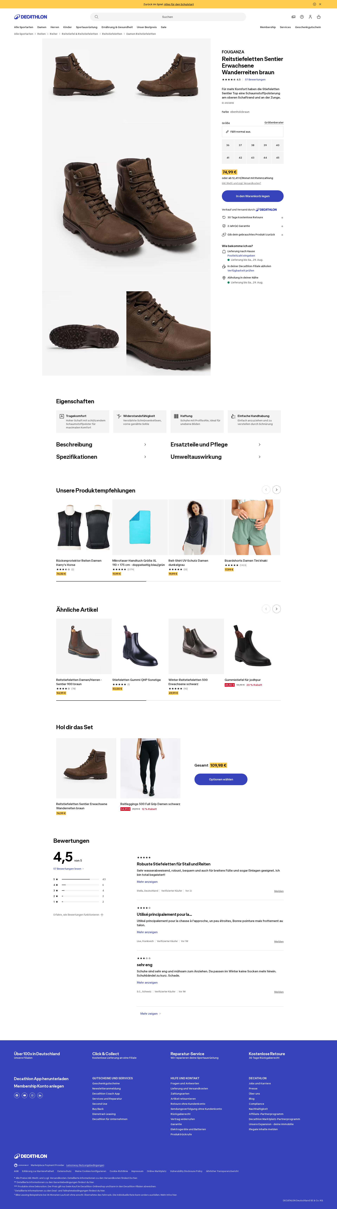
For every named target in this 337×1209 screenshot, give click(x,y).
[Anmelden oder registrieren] (310, 17)
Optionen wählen (221, 779)
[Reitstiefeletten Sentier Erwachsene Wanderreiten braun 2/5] (84, 80)
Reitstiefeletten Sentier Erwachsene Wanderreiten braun (82, 806)
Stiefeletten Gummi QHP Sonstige (136, 680)
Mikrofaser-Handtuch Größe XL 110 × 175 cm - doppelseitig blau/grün (138, 563)
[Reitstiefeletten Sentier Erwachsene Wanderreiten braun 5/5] (168, 333)
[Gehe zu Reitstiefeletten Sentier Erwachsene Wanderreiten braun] (86, 768)
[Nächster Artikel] (276, 489)
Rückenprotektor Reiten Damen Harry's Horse (79, 563)
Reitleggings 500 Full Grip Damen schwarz (150, 804)
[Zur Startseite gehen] (30, 16)
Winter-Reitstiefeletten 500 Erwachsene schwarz (188, 682)
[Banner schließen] (320, 4)
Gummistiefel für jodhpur (243, 680)
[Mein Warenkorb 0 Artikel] (319, 17)
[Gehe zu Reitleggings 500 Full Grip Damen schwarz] (150, 768)
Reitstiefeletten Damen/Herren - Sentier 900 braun (79, 682)
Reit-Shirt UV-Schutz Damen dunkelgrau (188, 563)
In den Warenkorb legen (253, 196)
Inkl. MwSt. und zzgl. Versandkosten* (241, 183)
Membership (268, 27)
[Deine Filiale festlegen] (293, 17)
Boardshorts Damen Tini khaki (246, 560)
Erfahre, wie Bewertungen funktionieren (76, 914)
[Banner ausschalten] (314, 4)
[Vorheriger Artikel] (266, 489)
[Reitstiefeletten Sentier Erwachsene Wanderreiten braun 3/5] (126, 207)
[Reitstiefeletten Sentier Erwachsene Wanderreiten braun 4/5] (84, 333)
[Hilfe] (302, 17)
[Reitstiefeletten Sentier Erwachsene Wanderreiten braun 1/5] (168, 80)
